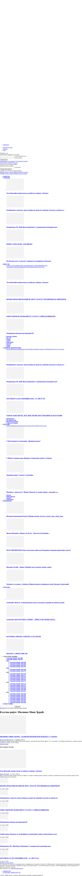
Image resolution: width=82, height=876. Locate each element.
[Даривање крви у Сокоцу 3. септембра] (15, 472)
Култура (13, 267)
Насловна (2, 708)
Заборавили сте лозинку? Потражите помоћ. (14, 161)
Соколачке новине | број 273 (18, 681)
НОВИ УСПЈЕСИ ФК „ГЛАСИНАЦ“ (19, 244)
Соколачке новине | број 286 (14, 658)
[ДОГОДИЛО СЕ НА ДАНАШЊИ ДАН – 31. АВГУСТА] (15, 395)
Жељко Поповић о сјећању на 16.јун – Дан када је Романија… (28, 533)
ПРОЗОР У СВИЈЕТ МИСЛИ (16, 653)
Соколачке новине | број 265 (18, 695)
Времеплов (16, 425)
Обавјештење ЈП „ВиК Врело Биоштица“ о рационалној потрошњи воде (31, 227)
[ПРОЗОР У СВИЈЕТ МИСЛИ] (15, 650)
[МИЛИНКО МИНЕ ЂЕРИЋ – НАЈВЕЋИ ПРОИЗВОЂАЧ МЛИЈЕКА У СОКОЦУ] (13, 733)
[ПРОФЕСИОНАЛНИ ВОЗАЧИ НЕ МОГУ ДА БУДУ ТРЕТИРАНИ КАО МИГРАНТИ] (15, 296)
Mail (4, 150)
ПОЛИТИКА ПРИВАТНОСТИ (9, 163)
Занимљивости (23, 425)
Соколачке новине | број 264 (18, 696)
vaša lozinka (18, 158)
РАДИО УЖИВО (8, 703)
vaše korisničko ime (20, 156)
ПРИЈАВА (6, 145)
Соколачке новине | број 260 (18, 702)
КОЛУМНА (6, 587)
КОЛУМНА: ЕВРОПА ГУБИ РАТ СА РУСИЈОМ (23, 636)
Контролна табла (7, 147)
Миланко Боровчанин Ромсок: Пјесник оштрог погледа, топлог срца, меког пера (34, 516)
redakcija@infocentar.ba (17, 868)
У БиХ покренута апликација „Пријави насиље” (23, 441)
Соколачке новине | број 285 (14, 659)
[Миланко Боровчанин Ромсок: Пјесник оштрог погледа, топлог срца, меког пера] (15, 513)
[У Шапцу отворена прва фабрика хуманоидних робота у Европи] (15, 455)
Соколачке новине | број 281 (18, 666)
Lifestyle (10, 425)
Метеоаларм (33, 349)
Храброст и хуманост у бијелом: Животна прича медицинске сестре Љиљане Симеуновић (37, 584)
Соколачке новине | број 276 (18, 676)
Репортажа (34, 267)
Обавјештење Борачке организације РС (20, 333)
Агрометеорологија (13, 349)
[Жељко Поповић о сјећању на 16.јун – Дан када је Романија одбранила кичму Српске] (15, 530)
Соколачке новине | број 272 (18, 683)
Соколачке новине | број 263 (18, 698)
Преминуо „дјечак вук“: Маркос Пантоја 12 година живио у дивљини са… (32, 492)
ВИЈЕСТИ (6, 264)
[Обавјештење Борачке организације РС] (15, 330)
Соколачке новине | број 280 (18, 669)
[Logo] (7, 173)
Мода (38, 425)
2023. (7, 672)
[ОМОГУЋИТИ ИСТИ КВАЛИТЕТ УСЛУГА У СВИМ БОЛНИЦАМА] (15, 313)
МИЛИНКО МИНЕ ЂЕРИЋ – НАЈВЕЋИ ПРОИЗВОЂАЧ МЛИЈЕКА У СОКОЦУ (28, 736)
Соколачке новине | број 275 (18, 678)
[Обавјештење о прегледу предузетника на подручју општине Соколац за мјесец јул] (15, 207)
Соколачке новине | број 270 (18, 686)
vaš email (17, 167)
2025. (7, 660)
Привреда (25, 267)
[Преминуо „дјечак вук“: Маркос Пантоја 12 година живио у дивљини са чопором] (15, 489)
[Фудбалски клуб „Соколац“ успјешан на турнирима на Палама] (15, 258)
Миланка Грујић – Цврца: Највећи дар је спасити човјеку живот (29, 567)
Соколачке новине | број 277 (18, 675)
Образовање (19, 267)
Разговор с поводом (23, 265)
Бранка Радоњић (4, 774)
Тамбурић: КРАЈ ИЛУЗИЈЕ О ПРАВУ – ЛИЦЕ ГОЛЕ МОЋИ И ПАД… (31, 619)
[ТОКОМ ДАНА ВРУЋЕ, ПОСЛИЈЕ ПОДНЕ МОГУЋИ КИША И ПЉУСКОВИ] (15, 412)
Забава (41, 265)
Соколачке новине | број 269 (18, 688)
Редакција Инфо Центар (6, 739)
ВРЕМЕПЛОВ (7, 500)
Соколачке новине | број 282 (18, 665)
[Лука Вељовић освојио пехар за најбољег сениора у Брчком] (15, 190)
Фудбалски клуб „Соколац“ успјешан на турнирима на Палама (28, 261)
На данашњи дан (41, 349)
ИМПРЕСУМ (7, 871)
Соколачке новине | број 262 (18, 699)
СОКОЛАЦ (6, 177)
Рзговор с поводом (34, 265)
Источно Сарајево (11, 336)
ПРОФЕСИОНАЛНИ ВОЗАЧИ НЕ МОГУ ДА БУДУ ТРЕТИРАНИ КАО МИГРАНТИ (36, 299)
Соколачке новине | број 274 (18, 679)
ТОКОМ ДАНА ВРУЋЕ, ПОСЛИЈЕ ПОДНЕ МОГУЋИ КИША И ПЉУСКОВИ (34, 415)
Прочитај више (4, 744)
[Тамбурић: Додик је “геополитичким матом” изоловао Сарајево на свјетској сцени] (15, 599)
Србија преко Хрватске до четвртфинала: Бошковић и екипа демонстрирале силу (28, 834)
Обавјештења (49, 349)
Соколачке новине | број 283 (18, 663)
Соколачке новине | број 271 (18, 685)
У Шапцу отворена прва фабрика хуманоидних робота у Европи (29, 458)
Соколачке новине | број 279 (18, 671)
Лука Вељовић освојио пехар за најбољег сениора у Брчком (27, 193)
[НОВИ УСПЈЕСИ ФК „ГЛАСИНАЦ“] (15, 241)
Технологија (43, 425)
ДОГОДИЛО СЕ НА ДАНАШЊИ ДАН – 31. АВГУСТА (25, 398)
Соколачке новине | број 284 (18, 662)
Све (7, 265)
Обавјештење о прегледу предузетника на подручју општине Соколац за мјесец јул (35, 210)
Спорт (43, 267)
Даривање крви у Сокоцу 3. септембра (19, 475)
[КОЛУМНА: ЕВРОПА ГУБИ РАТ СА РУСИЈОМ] (15, 633)
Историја (34, 425)
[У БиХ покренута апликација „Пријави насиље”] (15, 438)
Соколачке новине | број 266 (18, 693)
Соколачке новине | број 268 (18, 689)
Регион (30, 267)
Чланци (5, 149)
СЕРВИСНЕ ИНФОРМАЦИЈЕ (12, 347)
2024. (7, 668)
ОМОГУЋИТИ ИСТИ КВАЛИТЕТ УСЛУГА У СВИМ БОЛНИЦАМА (30, 316)
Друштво (15, 265)
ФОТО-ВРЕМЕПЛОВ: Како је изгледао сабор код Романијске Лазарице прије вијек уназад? (38, 550)
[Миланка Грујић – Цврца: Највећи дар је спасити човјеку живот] (15, 564)
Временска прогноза (24, 349)
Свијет (39, 267)
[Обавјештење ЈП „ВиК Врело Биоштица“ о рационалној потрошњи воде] (15, 224)
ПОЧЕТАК (6, 176)
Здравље (29, 425)
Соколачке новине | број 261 (18, 701)
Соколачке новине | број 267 (18, 691)
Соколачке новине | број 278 (18, 673)
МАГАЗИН (6, 424)
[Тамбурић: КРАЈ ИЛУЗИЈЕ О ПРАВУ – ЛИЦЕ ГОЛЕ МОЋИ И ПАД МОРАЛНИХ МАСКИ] (15, 616)
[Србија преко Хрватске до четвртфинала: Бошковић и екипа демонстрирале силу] (4, 831)
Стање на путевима (58, 349)
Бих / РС (10, 265)
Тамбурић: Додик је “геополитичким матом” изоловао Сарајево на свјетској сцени (35, 602)
